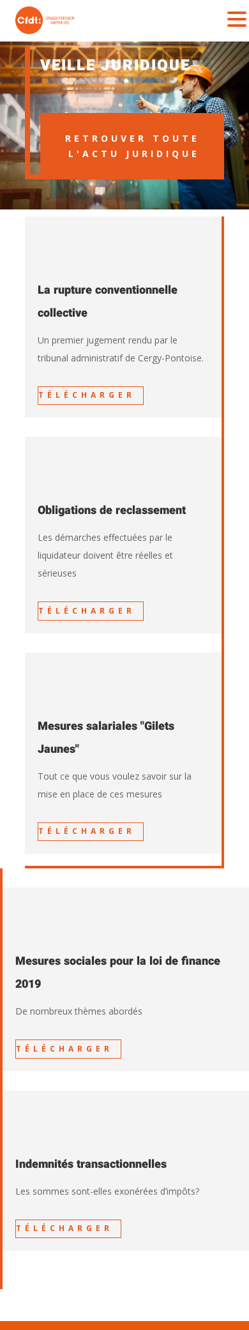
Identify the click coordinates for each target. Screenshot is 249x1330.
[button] (236, 20)
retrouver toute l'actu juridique (132, 146)
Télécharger (86, 394)
